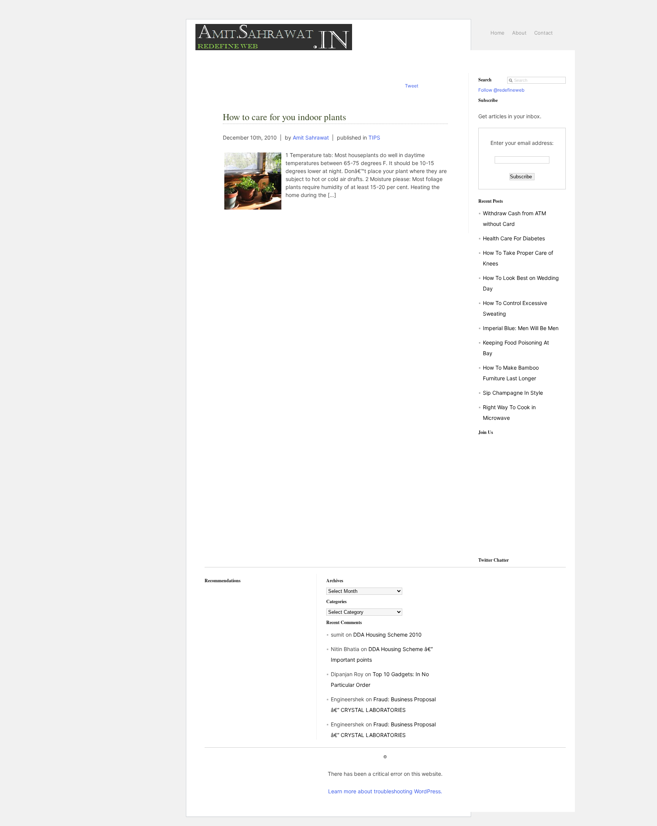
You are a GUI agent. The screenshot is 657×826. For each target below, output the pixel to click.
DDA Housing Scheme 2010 (387, 634)
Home (497, 33)
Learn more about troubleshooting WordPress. (385, 791)
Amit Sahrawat (311, 137)
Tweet (411, 86)
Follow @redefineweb (501, 90)
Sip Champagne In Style (513, 392)
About (519, 33)
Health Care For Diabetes (514, 238)
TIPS (374, 137)
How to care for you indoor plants (284, 117)
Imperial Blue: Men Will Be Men (521, 328)
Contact (543, 33)
